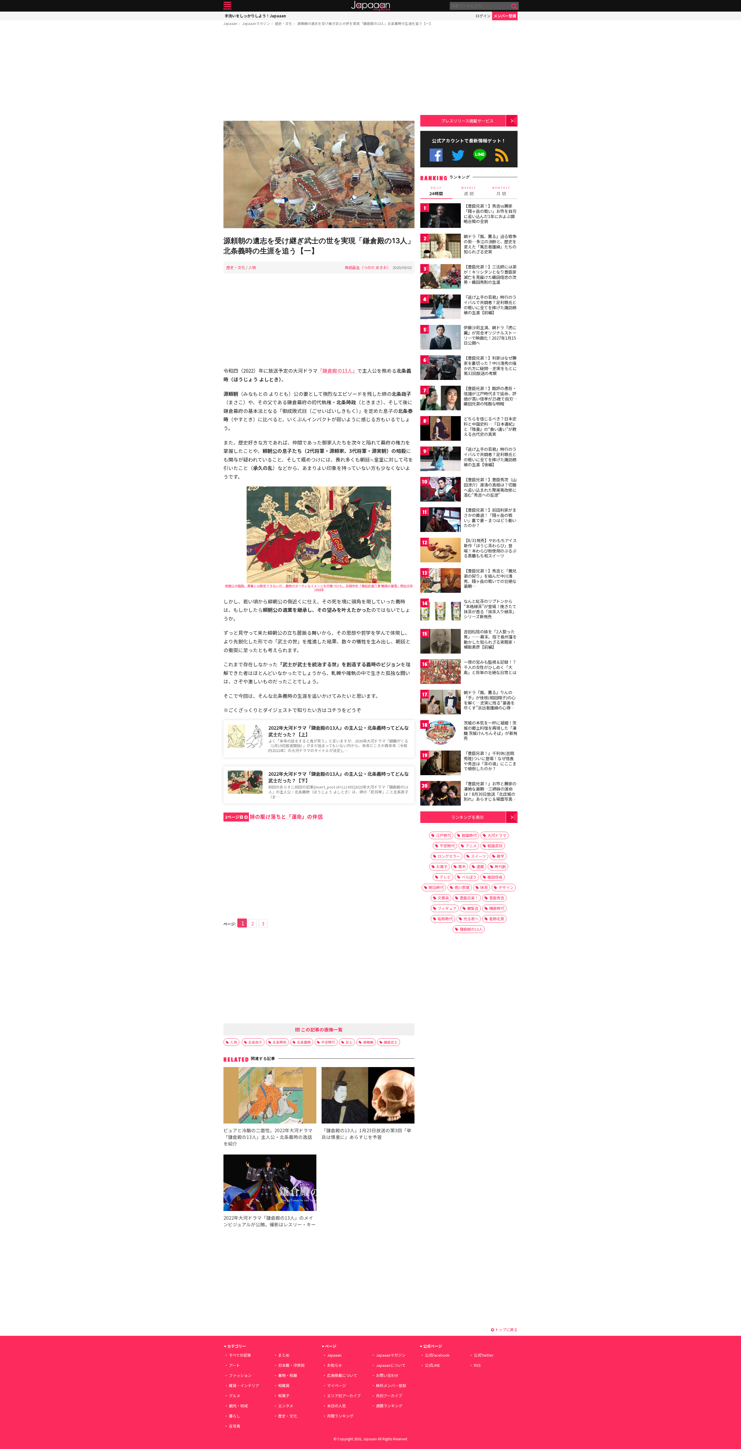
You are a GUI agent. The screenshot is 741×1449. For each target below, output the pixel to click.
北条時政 (280, 1042)
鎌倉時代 (496, 908)
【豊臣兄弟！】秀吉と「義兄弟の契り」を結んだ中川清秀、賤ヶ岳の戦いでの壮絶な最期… (490, 578)
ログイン (483, 16)
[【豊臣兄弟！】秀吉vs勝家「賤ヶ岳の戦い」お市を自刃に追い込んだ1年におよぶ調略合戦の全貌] (440, 216)
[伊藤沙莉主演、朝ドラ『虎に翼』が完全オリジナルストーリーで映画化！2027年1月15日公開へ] (440, 338)
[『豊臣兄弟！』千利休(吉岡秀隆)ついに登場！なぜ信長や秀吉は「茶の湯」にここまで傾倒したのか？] (440, 764)
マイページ (336, 1385)
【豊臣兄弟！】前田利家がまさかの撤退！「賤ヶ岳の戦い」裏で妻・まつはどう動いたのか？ (490, 517)
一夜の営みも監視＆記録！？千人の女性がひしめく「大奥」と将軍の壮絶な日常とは (490, 667)
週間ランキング (389, 1405)
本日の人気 (336, 1405)
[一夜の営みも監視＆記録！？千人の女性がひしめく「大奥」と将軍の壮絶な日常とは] (440, 672)
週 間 (468, 191)
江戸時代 (443, 835)
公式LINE (480, 155)
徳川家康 (461, 887)
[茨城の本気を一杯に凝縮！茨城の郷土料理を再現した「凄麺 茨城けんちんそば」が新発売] (440, 733)
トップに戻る (506, 1329)
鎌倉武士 (391, 1042)
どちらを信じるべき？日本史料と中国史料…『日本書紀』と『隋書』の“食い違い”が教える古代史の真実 (490, 426)
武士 (349, 1042)
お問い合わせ (387, 1375)
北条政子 (255, 1042)
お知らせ (334, 1365)
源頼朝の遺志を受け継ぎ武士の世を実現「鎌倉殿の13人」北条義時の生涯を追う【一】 (365, 23)
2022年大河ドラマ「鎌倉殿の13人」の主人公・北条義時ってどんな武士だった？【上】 (338, 731)
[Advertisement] (318, 74)
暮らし (234, 1416)
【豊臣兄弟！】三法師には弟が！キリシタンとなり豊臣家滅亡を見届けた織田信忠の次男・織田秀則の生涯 (490, 274)
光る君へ (470, 918)
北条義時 (304, 1042)
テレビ (445, 877)
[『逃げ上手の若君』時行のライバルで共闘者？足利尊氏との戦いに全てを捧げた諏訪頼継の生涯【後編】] (440, 460)
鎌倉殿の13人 (471, 929)
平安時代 (328, 1042)
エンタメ (285, 1405)
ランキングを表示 (467, 817)
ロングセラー (449, 856)
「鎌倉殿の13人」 (337, 370)
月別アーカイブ (389, 1395)
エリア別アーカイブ (344, 1395)
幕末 (462, 866)
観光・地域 (238, 1405)
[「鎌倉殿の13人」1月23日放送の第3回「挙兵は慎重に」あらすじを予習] (368, 1096)
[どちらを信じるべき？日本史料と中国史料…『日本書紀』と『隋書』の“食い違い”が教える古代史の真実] (440, 429)
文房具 (443, 898)
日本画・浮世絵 (291, 1365)
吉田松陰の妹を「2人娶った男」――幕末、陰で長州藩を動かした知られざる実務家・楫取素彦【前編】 (490, 639)
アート (234, 1365)
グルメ (234, 1395)
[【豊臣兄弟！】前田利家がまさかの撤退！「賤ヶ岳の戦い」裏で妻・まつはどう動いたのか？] (440, 520)
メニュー (227, 6)
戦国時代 (469, 835)
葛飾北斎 (496, 918)
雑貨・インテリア (244, 1385)
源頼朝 (368, 1042)
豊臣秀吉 (496, 898)
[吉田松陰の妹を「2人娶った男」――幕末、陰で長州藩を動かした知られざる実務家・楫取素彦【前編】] (440, 642)
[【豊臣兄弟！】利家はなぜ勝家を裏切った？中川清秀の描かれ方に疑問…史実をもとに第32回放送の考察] (440, 368)
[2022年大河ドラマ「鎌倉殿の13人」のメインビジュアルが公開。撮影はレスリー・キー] (269, 1184)
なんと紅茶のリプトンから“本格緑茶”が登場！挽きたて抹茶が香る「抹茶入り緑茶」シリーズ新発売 (490, 609)
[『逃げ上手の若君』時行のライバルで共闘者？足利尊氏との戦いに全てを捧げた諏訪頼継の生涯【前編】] (440, 307)
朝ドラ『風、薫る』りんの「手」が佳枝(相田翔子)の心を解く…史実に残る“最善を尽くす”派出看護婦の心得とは (490, 702)
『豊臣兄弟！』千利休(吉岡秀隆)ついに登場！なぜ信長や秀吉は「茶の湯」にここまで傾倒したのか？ (490, 761)
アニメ (471, 845)
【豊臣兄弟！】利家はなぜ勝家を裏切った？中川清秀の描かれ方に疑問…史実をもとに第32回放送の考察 (490, 365)
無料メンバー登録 (391, 1385)
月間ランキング (340, 1416)
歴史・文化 (283, 23)
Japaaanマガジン (256, 23)
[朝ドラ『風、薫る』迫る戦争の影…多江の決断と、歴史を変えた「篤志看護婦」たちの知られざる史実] (440, 247)
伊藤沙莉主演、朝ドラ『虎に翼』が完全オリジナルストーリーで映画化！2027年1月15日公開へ (490, 335)
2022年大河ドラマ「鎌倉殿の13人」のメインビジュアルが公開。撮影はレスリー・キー (269, 1220)
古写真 (234, 1426)
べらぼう (469, 877)
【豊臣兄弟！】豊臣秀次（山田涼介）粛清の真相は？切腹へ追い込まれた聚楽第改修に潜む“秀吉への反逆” (490, 487)
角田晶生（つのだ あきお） (368, 267)
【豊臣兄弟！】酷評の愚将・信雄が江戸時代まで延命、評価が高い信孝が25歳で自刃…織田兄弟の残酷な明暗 (490, 396)
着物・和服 (287, 1375)
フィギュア (447, 908)
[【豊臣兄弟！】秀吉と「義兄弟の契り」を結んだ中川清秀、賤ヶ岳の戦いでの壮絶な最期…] (440, 581)
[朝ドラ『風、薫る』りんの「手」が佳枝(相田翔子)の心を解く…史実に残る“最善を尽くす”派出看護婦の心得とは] (440, 703)
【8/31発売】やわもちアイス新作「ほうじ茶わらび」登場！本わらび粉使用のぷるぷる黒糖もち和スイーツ (490, 548)
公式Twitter (458, 155)
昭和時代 (445, 918)
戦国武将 (494, 845)
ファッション (240, 1375)
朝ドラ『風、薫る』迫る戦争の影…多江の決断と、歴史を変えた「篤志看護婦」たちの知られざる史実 (490, 244)
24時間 (436, 191)
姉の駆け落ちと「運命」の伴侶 (274, 816)
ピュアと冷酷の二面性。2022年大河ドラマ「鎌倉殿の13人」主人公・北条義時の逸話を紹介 (268, 1137)
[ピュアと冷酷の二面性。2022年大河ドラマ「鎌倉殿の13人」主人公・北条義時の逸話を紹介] (269, 1096)
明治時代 (436, 887)
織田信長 (494, 877)
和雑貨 (283, 1385)
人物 (252, 267)
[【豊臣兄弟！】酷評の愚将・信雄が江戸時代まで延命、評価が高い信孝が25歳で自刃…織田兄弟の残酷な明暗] (440, 399)
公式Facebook (436, 155)
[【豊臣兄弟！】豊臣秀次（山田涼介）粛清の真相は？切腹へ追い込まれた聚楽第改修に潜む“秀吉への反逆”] (440, 490)
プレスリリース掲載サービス (467, 121)
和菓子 (283, 1395)
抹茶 (484, 887)
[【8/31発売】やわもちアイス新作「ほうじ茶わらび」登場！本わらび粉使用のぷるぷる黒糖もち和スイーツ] (440, 551)
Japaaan (370, 6)
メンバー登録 (505, 16)
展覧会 (472, 908)
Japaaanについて (391, 1365)
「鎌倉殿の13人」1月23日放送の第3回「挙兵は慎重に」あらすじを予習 (366, 1133)
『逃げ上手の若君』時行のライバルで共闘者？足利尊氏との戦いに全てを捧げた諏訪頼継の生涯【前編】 (490, 305)
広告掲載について (342, 1375)
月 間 (501, 191)
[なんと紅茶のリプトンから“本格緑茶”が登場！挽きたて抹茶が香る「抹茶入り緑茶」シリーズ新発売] (440, 612)
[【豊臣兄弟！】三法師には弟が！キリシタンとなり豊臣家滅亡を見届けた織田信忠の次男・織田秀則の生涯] (440, 277)
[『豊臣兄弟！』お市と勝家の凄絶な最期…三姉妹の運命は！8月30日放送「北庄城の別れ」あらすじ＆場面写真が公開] (440, 794)
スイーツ (478, 856)
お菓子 (441, 866)
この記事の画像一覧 (321, 1029)
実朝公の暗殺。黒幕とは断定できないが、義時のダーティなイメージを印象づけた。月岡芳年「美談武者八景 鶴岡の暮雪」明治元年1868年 (319, 587)
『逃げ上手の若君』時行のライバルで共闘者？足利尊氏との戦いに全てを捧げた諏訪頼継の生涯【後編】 (490, 457)
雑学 (500, 856)
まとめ (283, 1355)
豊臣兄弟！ (469, 898)
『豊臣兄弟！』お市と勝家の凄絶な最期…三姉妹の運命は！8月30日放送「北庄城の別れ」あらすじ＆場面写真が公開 (490, 793)
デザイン (505, 887)
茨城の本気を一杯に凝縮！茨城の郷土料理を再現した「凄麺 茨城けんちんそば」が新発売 (490, 730)
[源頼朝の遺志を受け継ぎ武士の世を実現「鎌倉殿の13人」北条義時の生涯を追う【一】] (318, 175)
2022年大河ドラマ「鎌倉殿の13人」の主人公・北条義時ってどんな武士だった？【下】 (338, 777)
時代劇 (500, 866)
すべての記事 (240, 1355)
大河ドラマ (496, 835)
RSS (501, 155)
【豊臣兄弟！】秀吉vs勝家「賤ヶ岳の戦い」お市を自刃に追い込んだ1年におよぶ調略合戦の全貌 (490, 213)
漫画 (480, 866)
